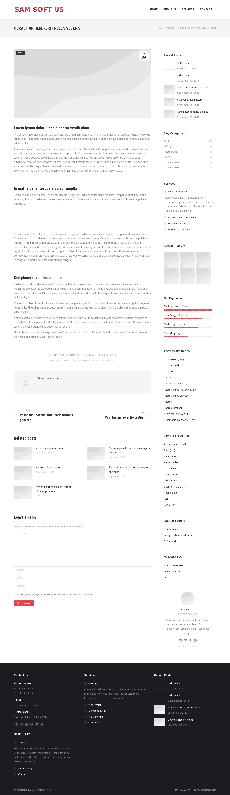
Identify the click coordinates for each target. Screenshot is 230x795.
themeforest (98, 360)
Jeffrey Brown (187, 609)
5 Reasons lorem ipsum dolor (193, 87)
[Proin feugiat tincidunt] (204, 276)
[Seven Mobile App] (172, 260)
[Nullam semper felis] (188, 260)
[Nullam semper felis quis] (172, 276)
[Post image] (23, 453)
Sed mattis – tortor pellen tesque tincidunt (128, 470)
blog (66, 360)
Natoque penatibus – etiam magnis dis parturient (129, 450)
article (58, 360)
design (73, 360)
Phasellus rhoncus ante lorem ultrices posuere (53, 489)
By (74, 355)
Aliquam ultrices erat (48, 467)
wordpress (110, 360)
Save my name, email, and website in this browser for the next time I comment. (54, 594)
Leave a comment (107, 355)
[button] (179, 646)
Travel (20, 53)
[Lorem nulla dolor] (188, 276)
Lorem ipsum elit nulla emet (192, 111)
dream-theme (84, 360)
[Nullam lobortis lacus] (204, 260)
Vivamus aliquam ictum (49, 448)
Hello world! (183, 63)
